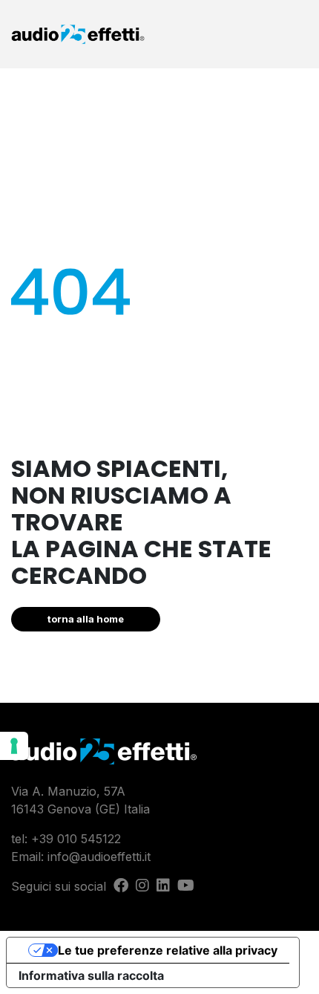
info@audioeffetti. (96, 856)
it (148, 856)
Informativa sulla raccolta (91, 975)
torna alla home (85, 619)
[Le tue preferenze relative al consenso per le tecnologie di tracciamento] (14, 746)
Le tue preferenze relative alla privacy (167, 950)
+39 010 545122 (76, 838)
